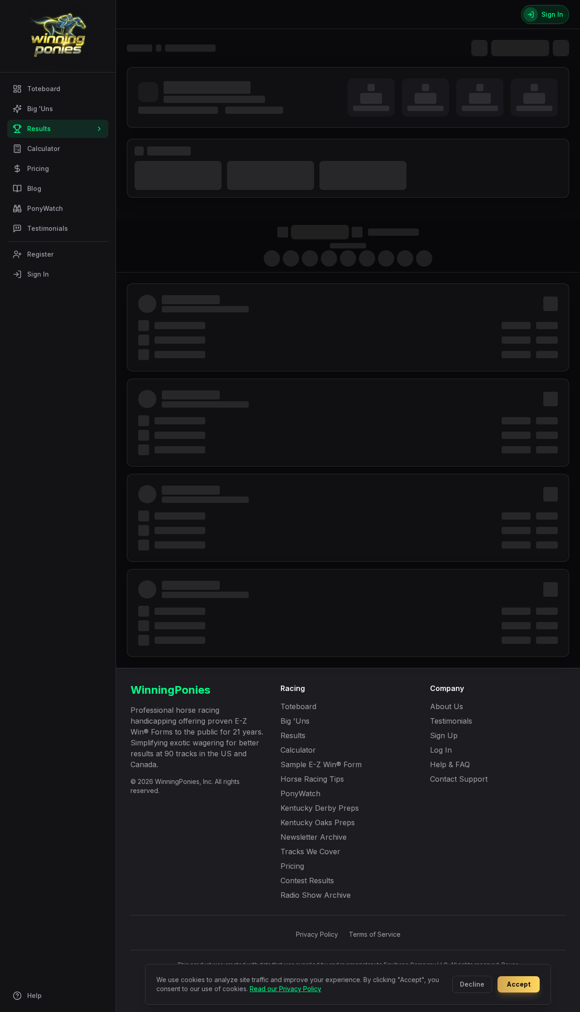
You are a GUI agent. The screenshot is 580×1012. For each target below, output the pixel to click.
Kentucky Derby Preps (319, 808)
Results (39, 128)
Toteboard (43, 88)
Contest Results (307, 880)
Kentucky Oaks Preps (317, 822)
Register (40, 254)
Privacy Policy (317, 934)
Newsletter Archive (313, 837)
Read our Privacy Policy (285, 989)
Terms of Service (375, 934)
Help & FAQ (450, 764)
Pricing (38, 168)
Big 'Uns (40, 108)
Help (34, 995)
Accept (519, 984)
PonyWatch (45, 208)
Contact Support (459, 778)
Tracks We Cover (310, 851)
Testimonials (47, 228)
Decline (472, 984)
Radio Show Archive (315, 895)
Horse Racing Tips (312, 778)
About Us (446, 706)
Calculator (43, 148)
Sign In (38, 274)
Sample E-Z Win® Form (321, 764)
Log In (441, 749)
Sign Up (444, 735)
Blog (34, 188)
